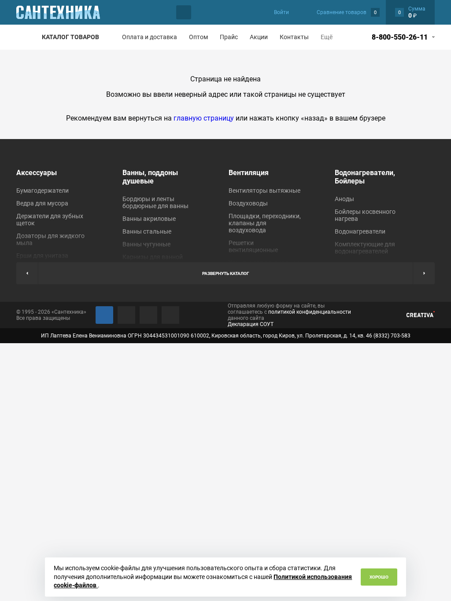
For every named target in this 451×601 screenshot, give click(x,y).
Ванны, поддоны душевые (150, 177)
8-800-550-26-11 (400, 37)
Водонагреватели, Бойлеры (365, 177)
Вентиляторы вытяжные (264, 190)
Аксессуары (36, 173)
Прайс (229, 36)
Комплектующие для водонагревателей (365, 248)
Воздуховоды (248, 203)
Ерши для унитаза (42, 255)
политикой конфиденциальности (309, 312)
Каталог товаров (70, 36)
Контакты (294, 36)
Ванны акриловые (149, 218)
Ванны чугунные (146, 244)
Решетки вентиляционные (253, 246)
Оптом (198, 36)
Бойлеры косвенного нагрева (365, 215)
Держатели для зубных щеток (49, 220)
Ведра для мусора (42, 203)
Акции (259, 36)
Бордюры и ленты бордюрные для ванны (155, 202)
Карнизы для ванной (152, 256)
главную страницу (204, 118)
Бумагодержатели (42, 190)
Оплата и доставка (149, 36)
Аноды (344, 198)
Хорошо (379, 577)
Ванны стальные (146, 231)
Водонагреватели (360, 231)
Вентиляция (249, 173)
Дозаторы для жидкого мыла (50, 239)
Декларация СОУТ (251, 324)
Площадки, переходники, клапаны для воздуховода (265, 223)
